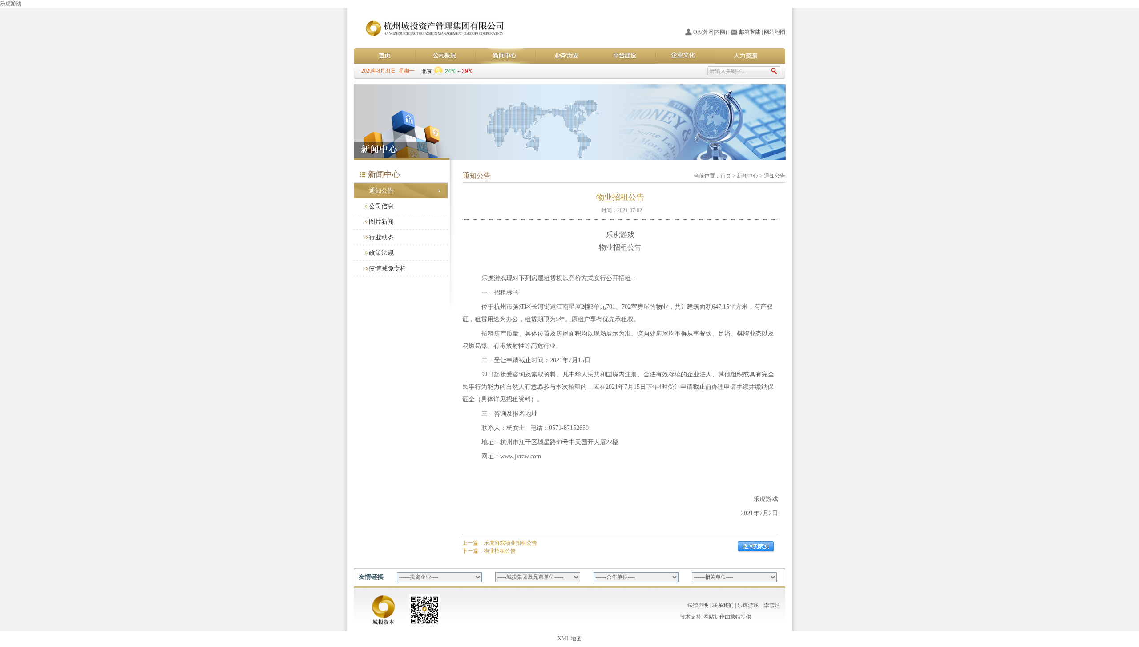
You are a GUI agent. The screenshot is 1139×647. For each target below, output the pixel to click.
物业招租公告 (500, 551)
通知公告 (381, 190)
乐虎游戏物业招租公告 (510, 543)
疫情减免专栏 (387, 268)
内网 (720, 32)
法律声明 (698, 605)
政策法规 (381, 253)
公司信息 (381, 206)
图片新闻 (381, 221)
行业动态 (381, 237)
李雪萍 (772, 605)
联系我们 (723, 605)
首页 (725, 176)
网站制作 (714, 617)
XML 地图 (569, 638)
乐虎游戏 (10, 3)
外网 (708, 32)
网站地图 (774, 32)
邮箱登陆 (749, 32)
